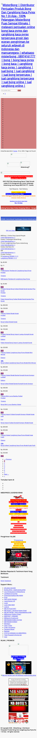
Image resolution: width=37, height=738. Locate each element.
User (5, 637)
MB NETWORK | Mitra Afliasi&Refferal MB (17, 612)
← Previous (8, 459)
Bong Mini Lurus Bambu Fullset (11, 404)
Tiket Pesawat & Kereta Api (13, 635)
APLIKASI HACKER (10, 588)
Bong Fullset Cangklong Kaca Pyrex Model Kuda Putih (18, 445)
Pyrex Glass (27, 194)
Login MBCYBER (9, 605)
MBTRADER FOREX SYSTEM (13, 620)
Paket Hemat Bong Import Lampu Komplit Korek (16, 343)
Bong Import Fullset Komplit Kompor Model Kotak (17, 423)
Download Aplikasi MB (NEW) (13, 595)
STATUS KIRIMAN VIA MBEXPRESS (15, 633)
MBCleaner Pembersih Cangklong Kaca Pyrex (15, 279)
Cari (19, 90)
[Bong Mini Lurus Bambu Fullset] (11, 396)
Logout (6, 607)
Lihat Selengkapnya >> (8, 237)
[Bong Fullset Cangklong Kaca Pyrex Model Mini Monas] (18, 354)
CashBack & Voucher (10, 594)
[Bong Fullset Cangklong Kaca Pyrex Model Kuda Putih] (18, 437)
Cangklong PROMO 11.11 (9, 258)
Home (15, 151)
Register (7, 631)
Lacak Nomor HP (9, 601)
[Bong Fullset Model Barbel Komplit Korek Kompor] (17, 375)
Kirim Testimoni (6, 581)
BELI (2, 269)
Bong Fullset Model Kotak (9, 322)
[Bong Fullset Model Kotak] (10, 313)
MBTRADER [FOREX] (10, 622)
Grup (5, 597)
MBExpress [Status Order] (12, 614)
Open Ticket (8, 626)
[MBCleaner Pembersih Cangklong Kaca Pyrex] (16, 271)
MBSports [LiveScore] (11, 618)
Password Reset (9, 629)
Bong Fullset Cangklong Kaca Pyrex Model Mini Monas (18, 363)
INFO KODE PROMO (10, 599)
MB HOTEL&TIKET (10, 609)
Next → (6, 474)
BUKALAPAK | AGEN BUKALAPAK (14, 590)
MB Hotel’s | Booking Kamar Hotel (15, 610)
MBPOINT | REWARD (11, 616)
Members (7, 624)
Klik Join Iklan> (10, 230)
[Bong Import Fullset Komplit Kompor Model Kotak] (17, 414)
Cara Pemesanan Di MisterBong (14, 592)
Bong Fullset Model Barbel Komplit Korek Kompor (17, 384)
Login (6, 603)
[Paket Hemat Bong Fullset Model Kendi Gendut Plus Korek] (18, 291)
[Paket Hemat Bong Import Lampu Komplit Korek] (17, 334)
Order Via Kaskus (9, 627)
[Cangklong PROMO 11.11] (9, 256)
